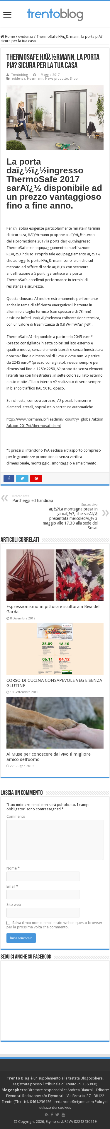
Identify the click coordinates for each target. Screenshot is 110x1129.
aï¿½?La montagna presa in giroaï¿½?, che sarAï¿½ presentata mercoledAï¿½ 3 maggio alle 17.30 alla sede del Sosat (70, 516)
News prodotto (56, 79)
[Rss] (47, 1114)
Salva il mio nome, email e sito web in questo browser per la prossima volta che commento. (54, 924)
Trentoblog (19, 75)
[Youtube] (63, 1114)
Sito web (13, 904)
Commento (15, 816)
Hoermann (35, 79)
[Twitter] (57, 1114)
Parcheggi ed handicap (32, 498)
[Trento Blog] (55, 14)
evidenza (25, 36)
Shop (74, 79)
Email (12, 886)
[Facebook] (52, 1114)
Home (9, 36)
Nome (13, 868)
